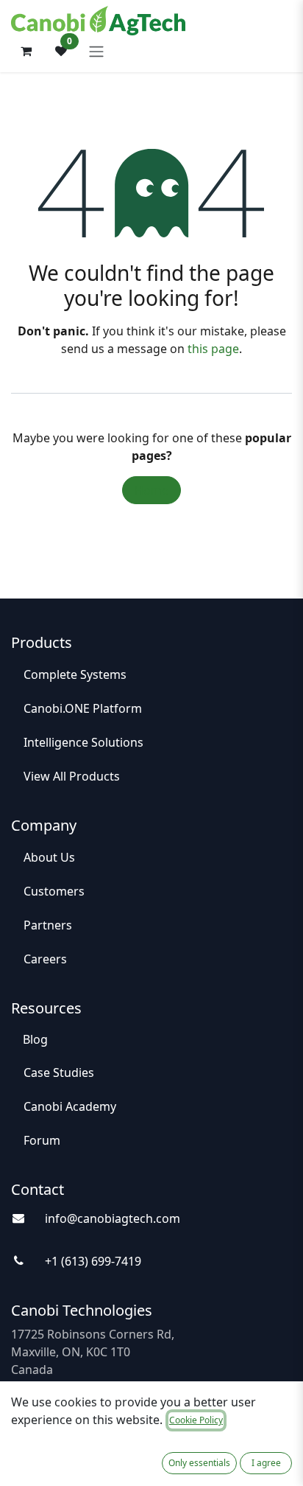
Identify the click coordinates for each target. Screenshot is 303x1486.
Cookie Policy (196, 1420)
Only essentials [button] (199, 1463)
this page (213, 349)
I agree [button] (266, 1463)
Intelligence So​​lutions (85, 742)
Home (151, 490)
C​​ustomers (54, 891)
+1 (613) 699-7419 (93, 1261)
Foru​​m (42, 1140)
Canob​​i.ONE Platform (84, 708)
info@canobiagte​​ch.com (112, 1218)
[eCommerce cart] (25, 51)
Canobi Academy (70, 1106)
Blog (35, 1039)
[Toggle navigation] (96, 50)
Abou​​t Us (49, 857)
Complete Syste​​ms (75, 674)
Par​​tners (48, 925)
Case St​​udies (59, 1072)
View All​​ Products (72, 776)
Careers (45, 959)
